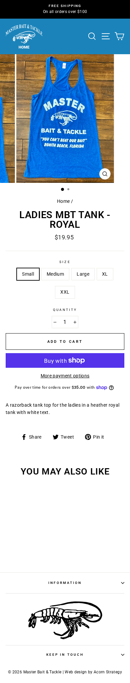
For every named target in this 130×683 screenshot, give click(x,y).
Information (65, 583)
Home (63, 201)
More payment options (65, 375)
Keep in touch (65, 654)
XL (105, 274)
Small (28, 274)
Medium (55, 274)
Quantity (65, 310)
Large (83, 274)
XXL (64, 292)
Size (64, 262)
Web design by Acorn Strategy (93, 672)
